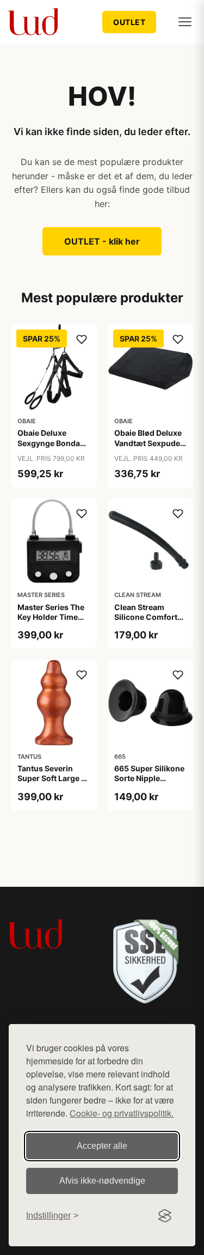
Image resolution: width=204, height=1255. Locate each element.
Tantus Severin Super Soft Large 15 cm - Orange (53, 778)
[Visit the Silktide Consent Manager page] (165, 1216)
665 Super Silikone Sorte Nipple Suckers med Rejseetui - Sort (149, 783)
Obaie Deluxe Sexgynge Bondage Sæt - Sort (53, 442)
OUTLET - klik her (102, 241)
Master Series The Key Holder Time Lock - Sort (50, 616)
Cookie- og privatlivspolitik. (122, 1113)
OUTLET (129, 22)
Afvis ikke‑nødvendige (102, 1180)
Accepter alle (102, 1145)
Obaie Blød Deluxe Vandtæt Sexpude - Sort (150, 442)
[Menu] (185, 22)
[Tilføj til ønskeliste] (81, 339)
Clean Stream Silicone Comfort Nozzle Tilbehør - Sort (146, 622)
